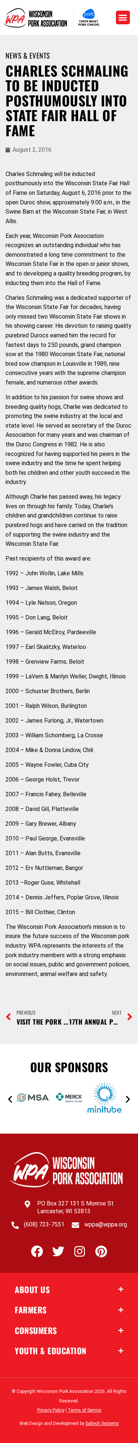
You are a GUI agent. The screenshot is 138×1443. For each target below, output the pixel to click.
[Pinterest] (101, 1251)
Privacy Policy (50, 1410)
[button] (123, 18)
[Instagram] (80, 1251)
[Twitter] (58, 1251)
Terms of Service (84, 1410)
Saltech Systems (102, 1423)
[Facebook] (37, 1251)
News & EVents (28, 55)
